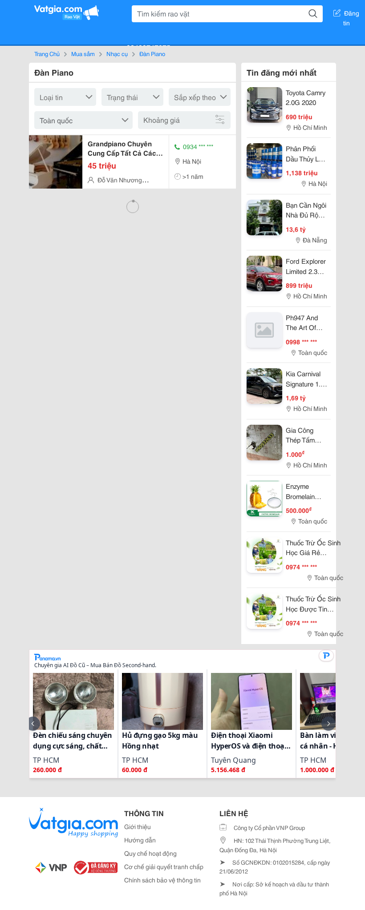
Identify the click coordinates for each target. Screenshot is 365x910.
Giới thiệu (137, 826)
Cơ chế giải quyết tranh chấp (163, 866)
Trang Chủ (47, 53)
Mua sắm (83, 53)
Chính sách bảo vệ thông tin (162, 879)
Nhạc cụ (117, 53)
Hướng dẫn (140, 839)
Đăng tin (351, 14)
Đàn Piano (152, 53)
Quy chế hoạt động (150, 853)
